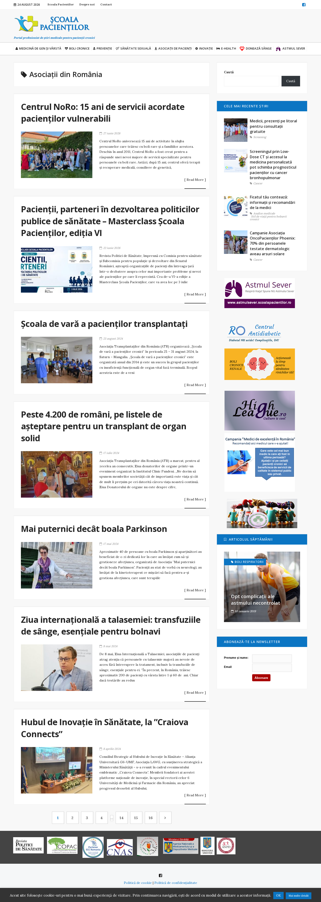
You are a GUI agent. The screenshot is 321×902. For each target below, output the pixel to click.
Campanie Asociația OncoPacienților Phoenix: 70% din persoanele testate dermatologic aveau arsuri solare (272, 243)
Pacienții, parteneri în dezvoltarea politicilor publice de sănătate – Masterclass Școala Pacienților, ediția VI (110, 221)
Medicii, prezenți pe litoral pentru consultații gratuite (273, 126)
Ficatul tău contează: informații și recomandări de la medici (272, 202)
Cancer (257, 183)
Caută (229, 72)
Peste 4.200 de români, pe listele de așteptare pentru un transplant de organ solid (103, 426)
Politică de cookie (138, 883)
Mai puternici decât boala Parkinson (94, 528)
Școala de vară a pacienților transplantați (104, 323)
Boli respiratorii (249, 562)
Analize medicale (264, 213)
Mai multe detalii (299, 895)
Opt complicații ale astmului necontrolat (255, 599)
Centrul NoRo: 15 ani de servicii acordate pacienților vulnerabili (102, 112)
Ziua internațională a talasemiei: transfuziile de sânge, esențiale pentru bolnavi (110, 625)
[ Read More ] (195, 180)
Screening (259, 137)
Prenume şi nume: (236, 657)
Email (227, 667)
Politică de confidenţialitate (175, 883)
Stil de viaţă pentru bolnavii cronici (268, 218)
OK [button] (278, 896)
